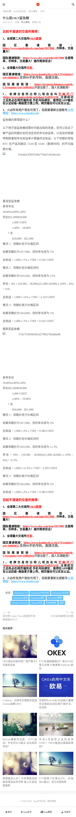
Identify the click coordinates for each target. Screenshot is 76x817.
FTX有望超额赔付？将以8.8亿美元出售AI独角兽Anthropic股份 (56, 665)
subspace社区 (37, 603)
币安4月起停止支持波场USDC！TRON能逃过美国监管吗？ (56, 743)
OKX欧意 (36, 38)
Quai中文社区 (38, 4)
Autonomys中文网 (60, 593)
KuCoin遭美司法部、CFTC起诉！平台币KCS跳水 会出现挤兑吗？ (20, 743)
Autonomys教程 (55, 598)
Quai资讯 (27, 812)
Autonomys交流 (20, 598)
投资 (62, 603)
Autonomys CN (21, 593)
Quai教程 (47, 812)
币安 (29, 67)
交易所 (67, 812)
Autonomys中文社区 (40, 593)
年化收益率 (51, 603)
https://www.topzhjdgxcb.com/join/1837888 (29, 48)
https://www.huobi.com (25, 113)
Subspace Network (20, 603)
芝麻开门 (65, 94)
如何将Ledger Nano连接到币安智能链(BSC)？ (19, 618)
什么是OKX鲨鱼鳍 (16, 18)
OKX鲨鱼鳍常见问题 (62, 616)
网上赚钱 (33, 11)
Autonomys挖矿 (38, 598)
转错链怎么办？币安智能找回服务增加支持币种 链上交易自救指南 (20, 782)
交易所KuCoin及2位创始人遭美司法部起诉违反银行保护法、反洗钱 (56, 704)
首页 (9, 812)
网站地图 (51, 801)
